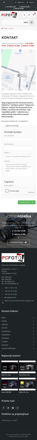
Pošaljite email (16, 242)
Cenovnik (5, 338)
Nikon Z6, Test (24, 392)
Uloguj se (31, 2)
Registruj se (20, 2)
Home (5, 28)
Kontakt (5, 345)
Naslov (7, 153)
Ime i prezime (9, 136)
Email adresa (9, 144)
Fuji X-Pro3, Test (24, 375)
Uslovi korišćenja (8, 348)
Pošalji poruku (25, 202)
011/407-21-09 (11, 7)
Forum (4, 321)
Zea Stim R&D (23, 436)
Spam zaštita (9, 185)
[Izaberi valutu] (29, 15)
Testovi (4, 328)
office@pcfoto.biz (10, 297)
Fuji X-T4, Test (6, 375)
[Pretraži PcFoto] (24, 15)
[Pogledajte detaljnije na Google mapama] (18, 69)
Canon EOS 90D (6, 392)
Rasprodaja (6, 331)
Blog (3, 318)
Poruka (7, 161)
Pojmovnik (6, 335)
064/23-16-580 (25, 7)
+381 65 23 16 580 (11, 294)
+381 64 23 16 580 (11, 291)
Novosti (5, 324)
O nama (5, 342)
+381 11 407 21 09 (11, 288)
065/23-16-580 (19, 8)
